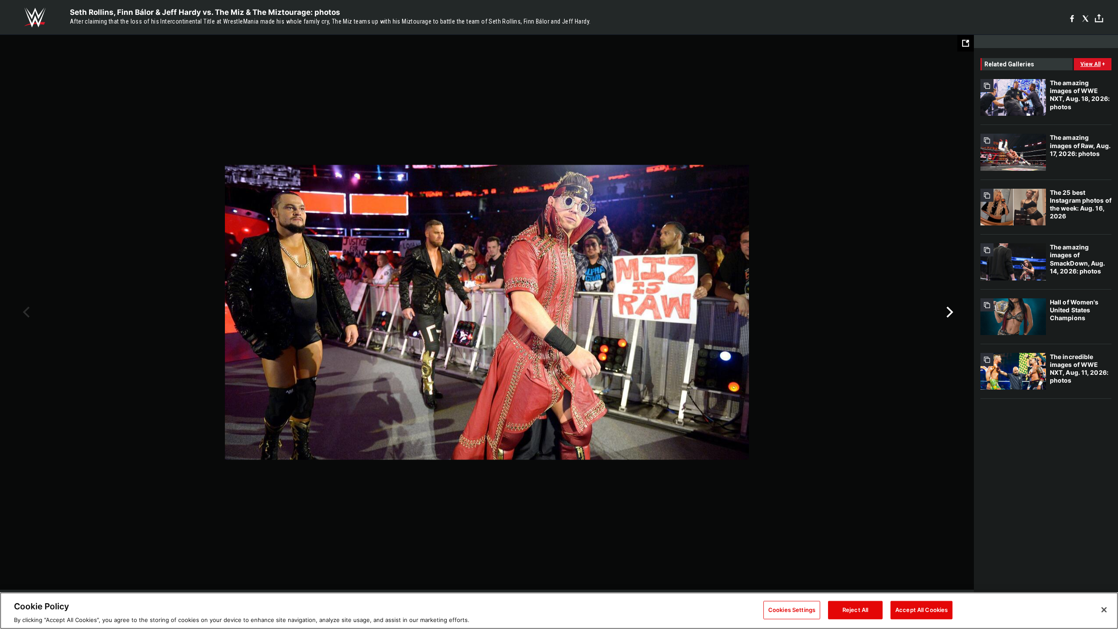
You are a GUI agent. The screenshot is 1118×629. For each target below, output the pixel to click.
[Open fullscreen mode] (965, 43)
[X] (1085, 17)
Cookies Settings (791, 609)
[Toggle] (1099, 18)
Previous (25, 312)
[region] (559, 610)
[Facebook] (1072, 17)
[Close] (1104, 609)
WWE (35, 17)
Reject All (855, 609)
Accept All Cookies (921, 609)
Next (948, 312)
